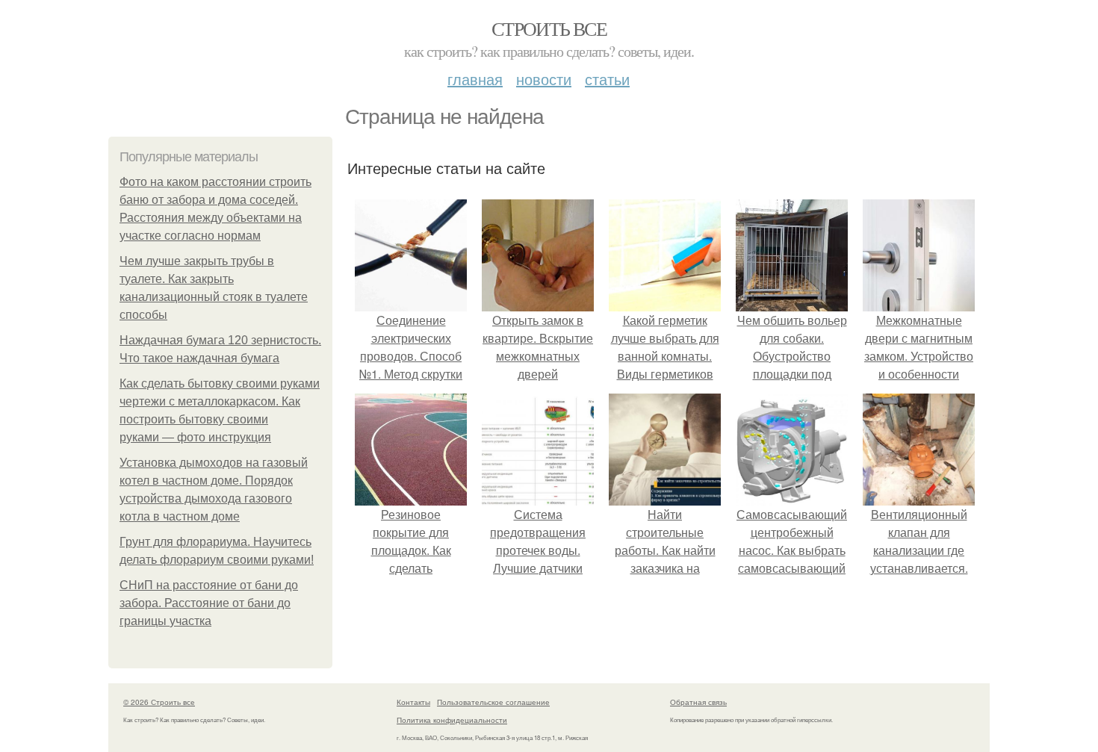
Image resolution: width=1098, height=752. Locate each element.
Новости (543, 79)
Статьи (607, 79)
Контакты (413, 702)
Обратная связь (698, 702)
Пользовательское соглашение (493, 702)
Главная (475, 79)
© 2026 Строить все (159, 702)
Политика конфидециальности (452, 720)
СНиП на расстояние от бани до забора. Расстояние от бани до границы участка (209, 603)
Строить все (549, 28)
